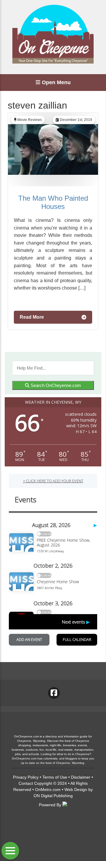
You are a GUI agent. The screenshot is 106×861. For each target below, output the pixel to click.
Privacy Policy (26, 777)
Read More (32, 317)
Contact (26, 783)
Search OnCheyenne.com (55, 385)
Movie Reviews (29, 120)
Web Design (75, 789)
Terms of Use (54, 777)
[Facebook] (54, 693)
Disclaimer (80, 777)
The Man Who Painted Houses (53, 202)
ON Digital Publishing (53, 795)
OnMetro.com (48, 789)
